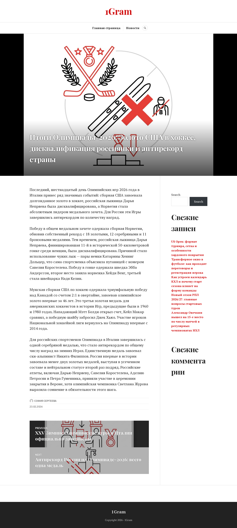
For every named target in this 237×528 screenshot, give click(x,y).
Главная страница (106, 28)
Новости (132, 28)
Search (175, 195)
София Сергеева (45, 400)
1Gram (118, 11)
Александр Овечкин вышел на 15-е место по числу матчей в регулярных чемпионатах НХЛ (187, 321)
